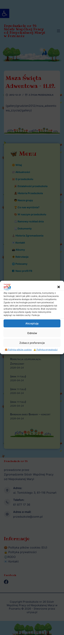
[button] (58, 287)
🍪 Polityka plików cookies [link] (18, 349)
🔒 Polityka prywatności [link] (45, 349)
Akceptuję (32, 323)
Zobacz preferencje (32, 342)
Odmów (32, 333)
